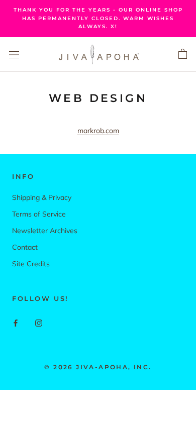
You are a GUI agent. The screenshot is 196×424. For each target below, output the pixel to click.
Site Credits (31, 263)
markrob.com (98, 130)
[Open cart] (182, 54)
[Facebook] (15, 323)
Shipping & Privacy (41, 197)
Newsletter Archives (44, 230)
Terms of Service (39, 214)
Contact (25, 247)
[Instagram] (38, 323)
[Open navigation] (14, 54)
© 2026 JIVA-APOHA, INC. (97, 367)
